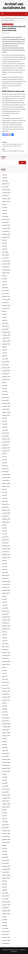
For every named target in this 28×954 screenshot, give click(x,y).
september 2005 (6, 875)
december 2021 (6, 296)
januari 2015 (5, 542)
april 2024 (4, 213)
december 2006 (6, 830)
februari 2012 (5, 646)
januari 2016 (5, 507)
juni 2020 (4, 350)
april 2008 (4, 783)
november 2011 (6, 655)
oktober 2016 (5, 480)
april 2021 (4, 320)
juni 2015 (4, 528)
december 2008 (6, 759)
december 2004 (6, 901)
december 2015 (6, 510)
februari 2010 (5, 717)
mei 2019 (4, 388)
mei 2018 (4, 424)
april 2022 (4, 284)
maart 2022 (5, 287)
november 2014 (6, 548)
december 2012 (6, 617)
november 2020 (6, 335)
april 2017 (4, 462)
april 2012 (4, 640)
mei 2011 (4, 673)
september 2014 (6, 554)
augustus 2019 (6, 379)
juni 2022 (4, 278)
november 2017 (6, 442)
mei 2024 (4, 210)
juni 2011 (4, 670)
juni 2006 (4, 848)
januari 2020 (5, 364)
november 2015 (6, 513)
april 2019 (4, 391)
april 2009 (4, 747)
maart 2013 (5, 608)
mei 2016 (4, 495)
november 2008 (6, 762)
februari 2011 (5, 682)
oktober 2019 (5, 373)
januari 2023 (5, 258)
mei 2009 (4, 744)
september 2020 (6, 341)
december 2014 (6, 545)
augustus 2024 (6, 201)
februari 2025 (5, 183)
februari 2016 (5, 504)
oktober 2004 (5, 907)
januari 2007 (5, 827)
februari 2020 (5, 361)
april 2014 (4, 569)
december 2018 (6, 403)
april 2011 (4, 676)
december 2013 (6, 581)
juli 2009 (4, 738)
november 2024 (6, 192)
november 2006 (6, 833)
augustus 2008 (6, 771)
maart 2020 (5, 358)
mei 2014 (4, 566)
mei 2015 (4, 531)
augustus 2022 (6, 272)
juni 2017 (4, 456)
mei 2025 (4, 175)
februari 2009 (5, 753)
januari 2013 (5, 614)
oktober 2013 (5, 587)
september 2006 (6, 839)
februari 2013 (5, 611)
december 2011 (6, 652)
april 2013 (4, 605)
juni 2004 (4, 919)
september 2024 (6, 198)
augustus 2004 (6, 913)
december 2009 (6, 723)
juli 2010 (4, 703)
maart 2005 (5, 893)
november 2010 (6, 691)
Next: (13, 150)
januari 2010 (5, 720)
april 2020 (4, 355)
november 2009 (6, 726)
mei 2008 (4, 780)
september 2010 (6, 697)
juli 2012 (4, 631)
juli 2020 (4, 347)
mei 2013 (4, 602)
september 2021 (6, 305)
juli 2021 (4, 311)
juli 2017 (4, 453)
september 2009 (6, 732)
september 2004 (6, 910)
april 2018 (4, 427)
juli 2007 (4, 809)
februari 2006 (5, 860)
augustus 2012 (6, 628)
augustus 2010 (6, 700)
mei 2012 (4, 637)
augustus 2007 (6, 806)
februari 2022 (5, 290)
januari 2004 (5, 934)
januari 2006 (5, 863)
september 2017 (6, 447)
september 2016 (6, 483)
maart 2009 (5, 750)
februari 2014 (5, 575)
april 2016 (4, 498)
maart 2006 (5, 857)
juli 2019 (4, 382)
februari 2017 (5, 468)
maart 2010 (5, 715)
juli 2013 (4, 596)
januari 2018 (5, 436)
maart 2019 (5, 394)
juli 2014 (4, 560)
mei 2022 (4, 281)
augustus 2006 (6, 842)
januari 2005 (5, 898)
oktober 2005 (5, 872)
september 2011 (6, 661)
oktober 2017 (5, 445)
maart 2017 (5, 465)
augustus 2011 (6, 664)
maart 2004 (5, 928)
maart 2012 (5, 643)
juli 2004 (4, 916)
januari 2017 (5, 471)
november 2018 (6, 406)
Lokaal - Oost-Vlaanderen (8, 24)
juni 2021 (4, 314)
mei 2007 (4, 815)
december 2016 (6, 474)
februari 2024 (5, 219)
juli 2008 (4, 774)
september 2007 (6, 804)
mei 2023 (4, 246)
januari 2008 (5, 792)
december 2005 (6, 866)
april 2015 (4, 534)
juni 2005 (4, 884)
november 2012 (6, 620)
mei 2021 (4, 317)
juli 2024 (4, 204)
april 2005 (4, 890)
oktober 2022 (5, 266)
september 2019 (6, 376)
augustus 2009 (6, 735)
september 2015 (6, 519)
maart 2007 (5, 821)
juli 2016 (4, 489)
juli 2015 (4, 525)
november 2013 (6, 584)
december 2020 (6, 332)
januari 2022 (5, 293)
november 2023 (6, 228)
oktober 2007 (5, 801)
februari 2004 (5, 931)
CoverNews (22, 949)
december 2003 (6, 937)
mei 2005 (4, 887)
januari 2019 (5, 400)
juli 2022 (4, 275)
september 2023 (6, 234)
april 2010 (4, 712)
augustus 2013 (6, 593)
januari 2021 (5, 329)
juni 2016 (4, 492)
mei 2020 (4, 353)
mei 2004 (4, 922)
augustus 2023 (6, 237)
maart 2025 (5, 180)
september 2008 (6, 768)
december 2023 (6, 225)
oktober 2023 (5, 231)
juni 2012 (4, 634)
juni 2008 (4, 777)
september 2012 (6, 626)
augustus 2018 (6, 415)
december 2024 (6, 189)
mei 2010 (4, 709)
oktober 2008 (5, 765)
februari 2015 (5, 539)
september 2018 (6, 412)
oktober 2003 (5, 943)
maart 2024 (5, 216)
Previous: (12, 144)
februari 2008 (5, 789)
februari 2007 (5, 824)
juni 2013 (4, 599)
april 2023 (4, 249)
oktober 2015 (5, 516)
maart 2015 (5, 536)
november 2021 (6, 299)
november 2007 (6, 798)
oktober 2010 (5, 694)
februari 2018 (5, 433)
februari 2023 (5, 255)
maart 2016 (5, 501)
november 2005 (6, 869)
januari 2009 (5, 756)
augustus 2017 (6, 450)
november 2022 (6, 264)
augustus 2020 (6, 344)
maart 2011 (5, 679)
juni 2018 (4, 421)
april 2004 (4, 925)
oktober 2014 (5, 551)
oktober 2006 (5, 836)
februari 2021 (5, 326)
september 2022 (6, 269)
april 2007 (4, 818)
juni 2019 (4, 385)
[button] (2, 14)
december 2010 (6, 688)
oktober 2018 (5, 409)
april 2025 (4, 177)
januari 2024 (5, 222)
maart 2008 (5, 786)
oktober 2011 (5, 658)
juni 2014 (4, 563)
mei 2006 (4, 851)
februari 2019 (5, 397)
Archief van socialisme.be (14, 5)
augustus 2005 (6, 878)
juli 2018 (4, 418)
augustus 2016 (6, 486)
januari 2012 (5, 649)
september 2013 (6, 590)
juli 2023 (4, 240)
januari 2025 (5, 186)
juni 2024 (4, 207)
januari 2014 (5, 578)
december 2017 (6, 439)
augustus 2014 (6, 557)
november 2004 (6, 904)
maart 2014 (5, 572)
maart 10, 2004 (6, 33)
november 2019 (6, 370)
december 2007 (6, 795)
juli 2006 (4, 845)
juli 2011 (4, 667)
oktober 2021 (5, 302)
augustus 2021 (6, 308)
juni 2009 (4, 741)
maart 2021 (5, 323)
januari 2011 (5, 685)
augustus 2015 (6, 522)
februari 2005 (5, 896)
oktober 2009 (5, 729)
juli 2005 (4, 881)
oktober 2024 (5, 195)
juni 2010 (4, 706)
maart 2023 (5, 252)
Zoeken (3, 157)
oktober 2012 (5, 623)
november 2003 (6, 940)
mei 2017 (4, 459)
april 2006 (4, 854)
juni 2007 (4, 812)
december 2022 (6, 261)
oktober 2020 (5, 338)
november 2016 (6, 477)
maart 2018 (5, 430)
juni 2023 (4, 243)
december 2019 (6, 367)
